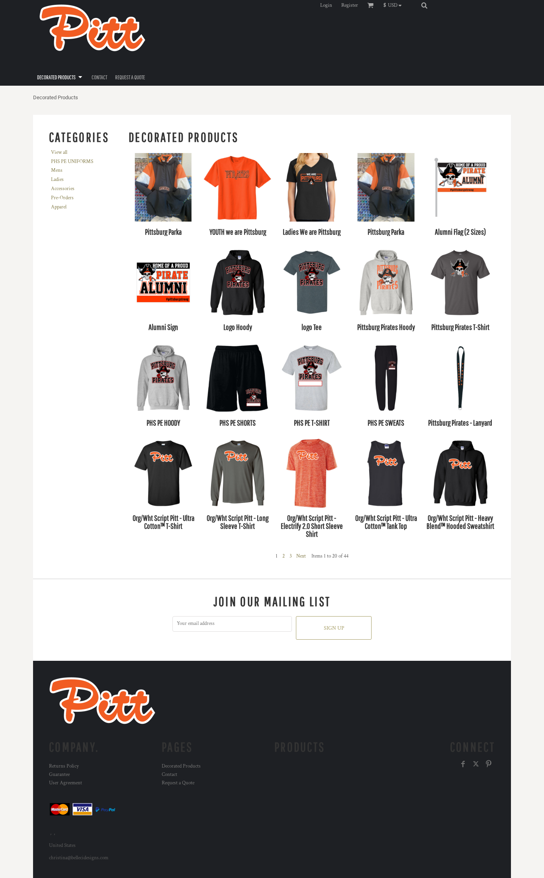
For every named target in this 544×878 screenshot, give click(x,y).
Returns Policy (64, 766)
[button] (394, 5)
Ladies (57, 179)
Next (301, 556)
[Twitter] (475, 764)
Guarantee (59, 774)
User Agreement (65, 783)
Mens (57, 170)
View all (59, 152)
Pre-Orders (62, 197)
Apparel (59, 207)
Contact (169, 774)
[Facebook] (463, 764)
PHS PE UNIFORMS (72, 161)
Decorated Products (181, 766)
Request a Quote (178, 783)
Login (326, 5)
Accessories (62, 188)
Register (349, 5)
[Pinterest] (488, 764)
